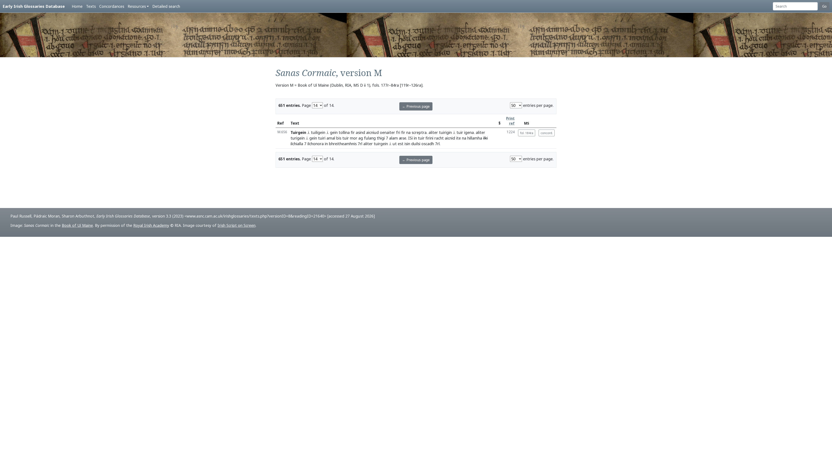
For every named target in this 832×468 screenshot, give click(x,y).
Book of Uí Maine (77, 225)
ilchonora (315, 143)
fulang (370, 138)
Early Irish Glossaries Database (34, 6)
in (415, 138)
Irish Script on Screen (236, 225)
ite (458, 138)
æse (402, 138)
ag (360, 138)
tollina (344, 132)
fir (353, 132)
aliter (433, 132)
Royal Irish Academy (151, 225)
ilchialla (297, 143)
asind (360, 132)
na (408, 132)
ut (395, 143)
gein (334, 132)
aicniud (372, 132)
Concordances (111, 6)
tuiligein (318, 132)
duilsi (415, 143)
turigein (298, 138)
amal (331, 138)
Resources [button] (137, 6)
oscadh (427, 143)
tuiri (321, 138)
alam (393, 138)
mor (353, 138)
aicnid (450, 138)
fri (398, 132)
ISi (410, 138)
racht (439, 138)
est (400, 143)
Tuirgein (298, 132)
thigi (381, 138)
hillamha (474, 138)
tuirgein (381, 143)
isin (407, 143)
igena (469, 132)
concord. (547, 133)
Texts (91, 6)
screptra (419, 132)
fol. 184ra (526, 133)
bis (338, 138)
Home (77, 6)
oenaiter (387, 132)
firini (429, 138)
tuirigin (445, 132)
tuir (460, 132)
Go (824, 6)
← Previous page (416, 106)
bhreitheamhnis (343, 143)
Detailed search (166, 6)
